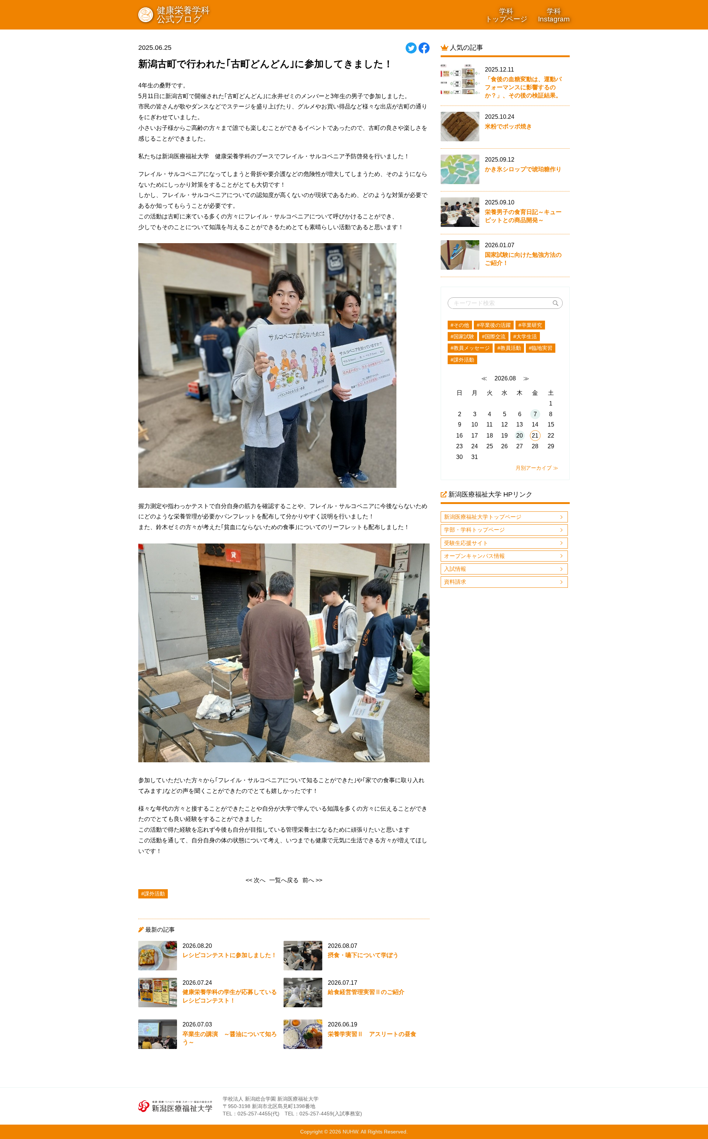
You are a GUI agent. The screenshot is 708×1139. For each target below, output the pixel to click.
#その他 (460, 325)
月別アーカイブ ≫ (537, 468)
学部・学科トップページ (474, 530)
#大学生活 (525, 336)
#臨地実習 (540, 348)
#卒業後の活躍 (494, 325)
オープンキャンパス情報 (474, 556)
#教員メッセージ (470, 348)
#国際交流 (494, 336)
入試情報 (455, 569)
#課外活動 (462, 360)
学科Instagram (554, 15)
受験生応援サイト (466, 543)
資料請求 (455, 582)
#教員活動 (509, 348)
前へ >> (312, 880)
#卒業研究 (530, 325)
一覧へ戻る (284, 880)
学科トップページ (506, 15)
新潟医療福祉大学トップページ (482, 517)
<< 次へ (256, 880)
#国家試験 (462, 336)
